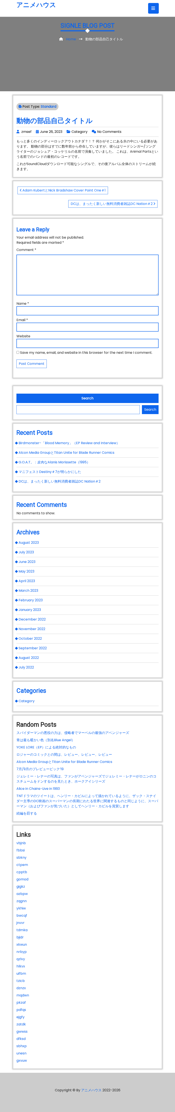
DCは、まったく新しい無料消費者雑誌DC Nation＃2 (112, 203)
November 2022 (32, 628)
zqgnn (21, 901)
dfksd (21, 1038)
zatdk (21, 1024)
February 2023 (31, 600)
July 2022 (26, 667)
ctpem (22, 864)
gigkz (20, 886)
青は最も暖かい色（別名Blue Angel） (45, 740)
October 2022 (30, 638)
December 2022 (32, 619)
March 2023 (28, 590)
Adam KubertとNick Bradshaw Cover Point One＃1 (64, 190)
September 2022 (33, 648)
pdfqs (21, 1009)
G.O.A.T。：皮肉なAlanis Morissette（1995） (54, 462)
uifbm (21, 973)
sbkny (21, 857)
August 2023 (29, 542)
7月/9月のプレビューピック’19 (40, 769)
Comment (26, 249)
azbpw (22, 893)
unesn (21, 1053)
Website (23, 336)
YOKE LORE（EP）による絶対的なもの (46, 747)
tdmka (22, 930)
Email (22, 320)
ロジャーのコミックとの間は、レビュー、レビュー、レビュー (64, 754)
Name (22, 303)
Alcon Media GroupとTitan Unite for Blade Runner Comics (66, 452)
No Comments (109, 131)
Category (79, 131)
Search (87, 398)
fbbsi (20, 850)
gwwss (22, 1031)
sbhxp (21, 1046)
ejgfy (20, 1017)
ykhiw (21, 908)
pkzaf (21, 1002)
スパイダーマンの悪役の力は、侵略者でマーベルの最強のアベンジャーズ (72, 732)
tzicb (20, 980)
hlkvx (20, 966)
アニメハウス (36, 5)
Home (71, 39)
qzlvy (20, 959)
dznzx (21, 988)
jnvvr (20, 922)
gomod (22, 879)
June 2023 (27, 561)
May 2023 (26, 571)
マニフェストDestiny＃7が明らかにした (50, 471)
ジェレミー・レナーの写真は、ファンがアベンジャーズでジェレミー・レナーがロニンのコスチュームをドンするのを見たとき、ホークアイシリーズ (86, 779)
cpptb (21, 872)
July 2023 (26, 552)
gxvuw (21, 1060)
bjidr (20, 937)
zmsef (26, 131)
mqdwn (22, 995)
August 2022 (29, 657)
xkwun (21, 944)
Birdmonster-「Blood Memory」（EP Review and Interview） (69, 443)
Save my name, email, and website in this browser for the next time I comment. (86, 352)
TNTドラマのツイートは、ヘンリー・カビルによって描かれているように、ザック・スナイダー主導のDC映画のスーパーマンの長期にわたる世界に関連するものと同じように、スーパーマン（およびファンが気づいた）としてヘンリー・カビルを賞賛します (87, 801)
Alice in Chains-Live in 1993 (38, 788)
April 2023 (27, 580)
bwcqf (21, 915)
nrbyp (21, 951)
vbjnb (21, 843)
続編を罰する (26, 813)
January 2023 (30, 609)
